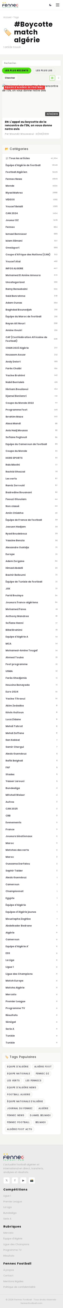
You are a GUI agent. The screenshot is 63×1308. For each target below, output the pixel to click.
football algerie (18, 1094)
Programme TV (12, 1250)
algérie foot (43, 1066)
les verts (13, 1080)
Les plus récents (16, 70)
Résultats (8, 1255)
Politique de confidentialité (19, 1287)
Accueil (7, 17)
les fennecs (33, 1080)
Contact (8, 1275)
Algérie (43, 1108)
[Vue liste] (58, 78)
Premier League (12, 1201)
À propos (8, 1270)
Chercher (10, 77)
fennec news (15, 1115)
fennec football (18, 1122)
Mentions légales (13, 1281)
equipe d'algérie (18, 1066)
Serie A (7, 1218)
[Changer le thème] (50, 4)
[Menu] (58, 5)
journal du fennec (20, 1108)
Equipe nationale (18, 1073)
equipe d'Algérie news (21, 1087)
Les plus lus (44, 70)
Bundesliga (9, 1213)
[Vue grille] (52, 78)
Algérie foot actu (19, 1129)
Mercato (8, 1232)
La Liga (7, 1207)
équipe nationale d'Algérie (25, 1101)
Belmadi (40, 1122)
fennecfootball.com (31, 1303)
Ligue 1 (7, 1195)
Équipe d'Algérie (12, 1238)
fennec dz (42, 1073)
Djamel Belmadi (40, 1115)
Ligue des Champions (16, 1244)
